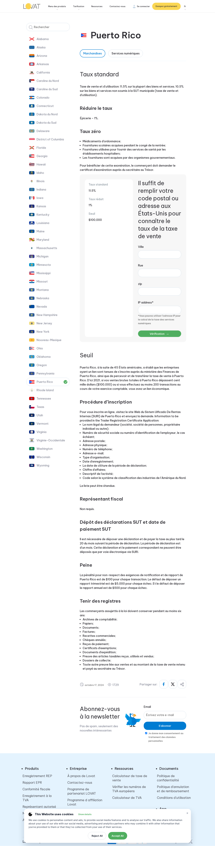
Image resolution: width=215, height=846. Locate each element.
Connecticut (45, 106)
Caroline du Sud (47, 89)
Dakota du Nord (47, 114)
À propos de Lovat (81, 776)
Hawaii (41, 164)
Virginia (41, 432)
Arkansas (43, 64)
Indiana (41, 189)
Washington (45, 449)
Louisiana (43, 223)
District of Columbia (50, 139)
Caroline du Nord (48, 81)
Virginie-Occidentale (51, 440)
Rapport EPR (32, 782)
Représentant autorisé (39, 807)
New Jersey (44, 323)
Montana (43, 290)
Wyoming (43, 465)
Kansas (41, 206)
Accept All (118, 835)
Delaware (43, 131)
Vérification (159, 334)
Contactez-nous (117, 6)
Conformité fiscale (36, 789)
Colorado (43, 97)
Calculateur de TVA (127, 798)
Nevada (42, 306)
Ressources (96, 6)
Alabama (43, 39)
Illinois (41, 181)
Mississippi (44, 273)
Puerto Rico (45, 382)
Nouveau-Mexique (49, 340)
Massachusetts (47, 248)
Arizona (42, 56)
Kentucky (43, 214)
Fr (185, 6)
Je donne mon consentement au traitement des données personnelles (165, 737)
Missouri (42, 281)
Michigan (42, 256)
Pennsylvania (45, 373)
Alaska (41, 47)
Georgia (42, 156)
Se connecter (143, 6)
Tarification (78, 6)
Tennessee (44, 398)
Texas (40, 407)
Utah (40, 415)
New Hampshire (47, 315)
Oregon (42, 365)
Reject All (97, 835)
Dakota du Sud (46, 122)
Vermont (42, 423)
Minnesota (44, 265)
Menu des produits (57, 6)
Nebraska (43, 298)
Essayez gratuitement (166, 6)
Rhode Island (45, 390)
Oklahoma (44, 357)
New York (43, 331)
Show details (84, 814)
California (43, 72)
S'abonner (165, 725)
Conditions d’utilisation (174, 798)
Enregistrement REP (37, 776)
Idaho (40, 173)
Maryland (43, 240)
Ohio (40, 348)
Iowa (40, 198)
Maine (41, 231)
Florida (41, 148)
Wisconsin (43, 457)
